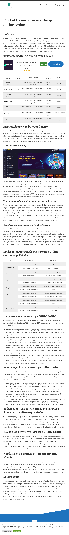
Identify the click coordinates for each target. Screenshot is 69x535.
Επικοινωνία (49, 5)
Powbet (8, 131)
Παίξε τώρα (56, 64)
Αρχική (42, 5)
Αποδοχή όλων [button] (17, 531)
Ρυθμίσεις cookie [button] (7, 531)
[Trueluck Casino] (8, 69)
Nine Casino (37, 494)
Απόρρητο (58, 5)
